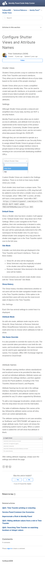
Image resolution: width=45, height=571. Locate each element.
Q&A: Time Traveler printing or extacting (18, 508)
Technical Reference (20, 10)
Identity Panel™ (35, 10)
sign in (9, 548)
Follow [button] (22, 60)
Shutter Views (7, 13)
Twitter (6, 466)
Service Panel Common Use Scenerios (18, 512)
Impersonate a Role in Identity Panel (17, 516)
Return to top (7, 494)
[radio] (17, 479)
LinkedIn (10, 466)
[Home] (4, 3)
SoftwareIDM (6, 10)
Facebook (3, 466)
